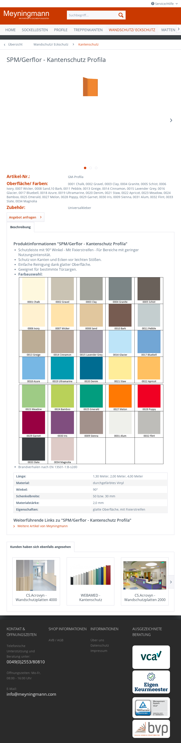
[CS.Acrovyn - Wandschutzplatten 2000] (144, 575)
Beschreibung (20, 227)
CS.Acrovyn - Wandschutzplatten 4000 (36, 597)
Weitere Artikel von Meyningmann (42, 526)
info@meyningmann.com (31, 694)
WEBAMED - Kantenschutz (90, 597)
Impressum (98, 651)
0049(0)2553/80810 (26, 662)
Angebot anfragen (22, 217)
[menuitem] (96, 15)
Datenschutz (99, 645)
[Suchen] (121, 15)
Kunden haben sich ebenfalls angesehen (40, 547)
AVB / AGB (56, 640)
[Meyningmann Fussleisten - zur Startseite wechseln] (26, 16)
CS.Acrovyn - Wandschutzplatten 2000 (145, 597)
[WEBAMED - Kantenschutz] (90, 575)
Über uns (97, 640)
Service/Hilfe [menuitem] (164, 4)
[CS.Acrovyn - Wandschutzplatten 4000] (36, 575)
